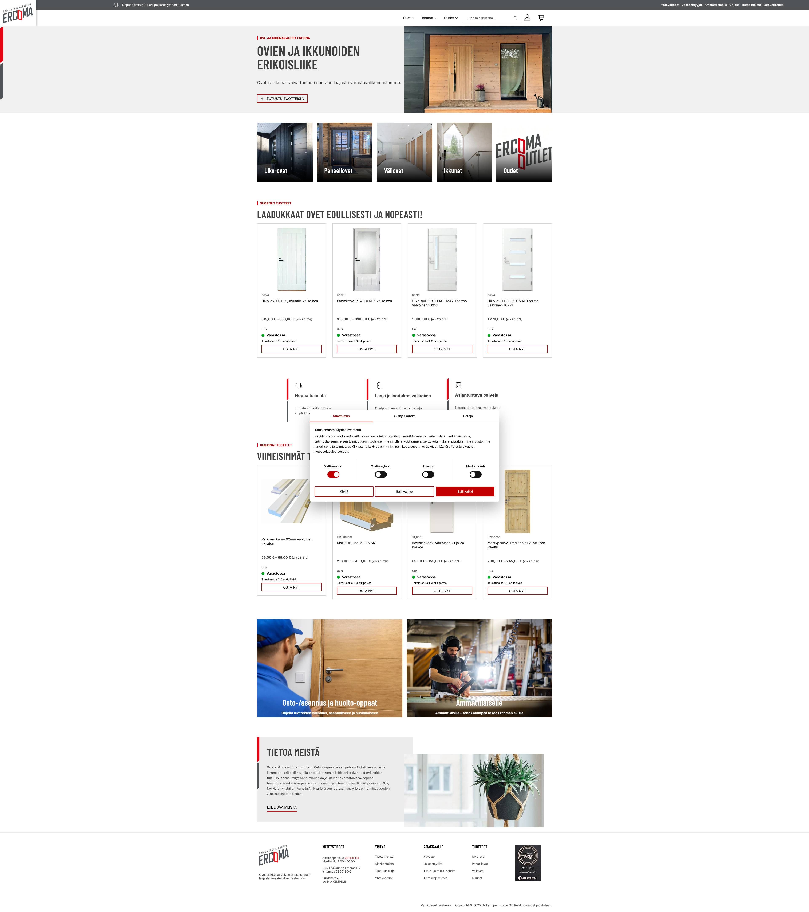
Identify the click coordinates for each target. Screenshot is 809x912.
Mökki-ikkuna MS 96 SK (356, 543)
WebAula (445, 905)
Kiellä (344, 491)
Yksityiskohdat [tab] (404, 416)
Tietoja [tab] (468, 416)
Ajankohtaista (384, 863)
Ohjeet (734, 5)
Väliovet (477, 871)
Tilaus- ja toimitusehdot (439, 871)
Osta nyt (291, 349)
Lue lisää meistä (282, 807)
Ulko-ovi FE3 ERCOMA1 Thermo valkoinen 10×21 (513, 303)
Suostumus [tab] (341, 416)
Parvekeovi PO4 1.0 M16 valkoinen (364, 301)
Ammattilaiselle (716, 5)
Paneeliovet (480, 863)
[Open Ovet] (413, 17)
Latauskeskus (773, 5)
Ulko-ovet (478, 856)
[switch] (381, 474)
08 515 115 (352, 858)
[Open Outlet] (456, 17)
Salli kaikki (465, 491)
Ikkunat (477, 878)
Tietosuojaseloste (435, 878)
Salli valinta (404, 491)
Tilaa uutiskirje (385, 871)
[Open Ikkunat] (435, 17)
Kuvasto (429, 856)
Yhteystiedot (670, 5)
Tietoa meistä (751, 5)
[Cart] (541, 18)
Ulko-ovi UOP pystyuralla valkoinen (289, 301)
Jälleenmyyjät (692, 5)
